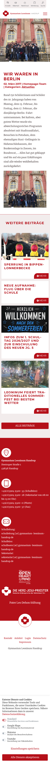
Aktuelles (28, 87)
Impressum (25, 642)
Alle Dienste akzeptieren (25, 757)
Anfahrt (18, 638)
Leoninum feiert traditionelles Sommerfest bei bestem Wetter (24, 397)
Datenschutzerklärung (13, 714)
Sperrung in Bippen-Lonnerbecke (24, 266)
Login (28, 638)
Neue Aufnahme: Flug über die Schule (20, 289)
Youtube (20, 740)
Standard (22, 720)
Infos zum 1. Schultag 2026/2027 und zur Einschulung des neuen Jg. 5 (22, 342)
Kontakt (8, 638)
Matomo (19, 733)
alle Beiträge (25, 425)
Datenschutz (39, 638)
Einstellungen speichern (25, 748)
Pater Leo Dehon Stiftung (25, 602)
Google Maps (20, 727)
